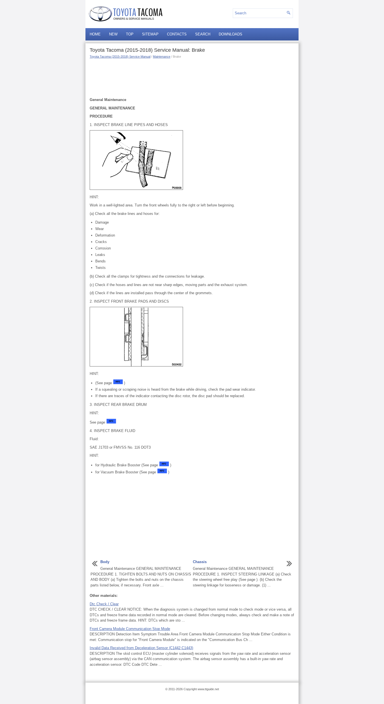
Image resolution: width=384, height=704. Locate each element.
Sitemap (150, 34)
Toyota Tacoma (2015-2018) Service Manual (120, 56)
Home (95, 34)
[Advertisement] (192, 77)
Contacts (177, 34)
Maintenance (161, 56)
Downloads (230, 34)
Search (202, 34)
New (113, 34)
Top (130, 34)
